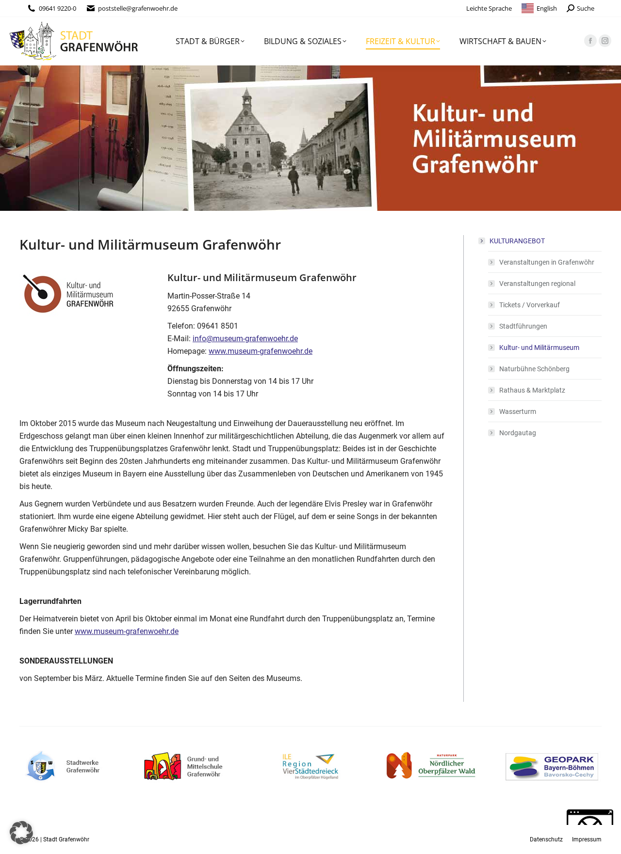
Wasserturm (517, 411)
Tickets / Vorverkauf (529, 305)
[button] (21, 832)
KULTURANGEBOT (517, 241)
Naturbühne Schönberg (534, 369)
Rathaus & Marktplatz (532, 390)
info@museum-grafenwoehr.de (245, 338)
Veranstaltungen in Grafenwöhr (546, 262)
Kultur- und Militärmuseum (539, 347)
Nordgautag (517, 433)
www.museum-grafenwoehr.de (260, 351)
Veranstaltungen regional (537, 283)
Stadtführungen (523, 326)
